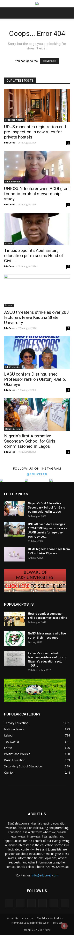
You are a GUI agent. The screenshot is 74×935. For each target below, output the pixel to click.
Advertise (27, 918)
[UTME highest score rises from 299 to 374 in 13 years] (14, 554)
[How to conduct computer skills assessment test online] (14, 619)
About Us (12, 918)
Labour (9, 243)
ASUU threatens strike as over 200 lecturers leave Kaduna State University (36, 317)
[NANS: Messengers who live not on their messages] (14, 638)
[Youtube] (65, 903)
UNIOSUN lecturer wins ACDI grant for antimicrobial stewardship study (37, 193)
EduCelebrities (12, 181)
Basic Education (13, 429)
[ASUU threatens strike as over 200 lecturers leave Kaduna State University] (37, 291)
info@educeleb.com (45, 875)
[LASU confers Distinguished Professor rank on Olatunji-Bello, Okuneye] (37, 352)
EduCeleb (9, 142)
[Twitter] (54, 903)
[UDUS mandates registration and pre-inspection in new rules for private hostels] (37, 105)
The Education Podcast (50, 918)
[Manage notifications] (64, 926)
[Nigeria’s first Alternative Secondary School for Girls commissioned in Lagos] (37, 414)
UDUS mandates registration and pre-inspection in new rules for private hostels (35, 132)
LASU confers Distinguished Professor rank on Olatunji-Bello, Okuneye (35, 379)
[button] (68, 13)
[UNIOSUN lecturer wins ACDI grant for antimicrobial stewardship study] (37, 167)
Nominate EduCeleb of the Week (30, 922)
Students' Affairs (14, 119)
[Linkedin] (31, 903)
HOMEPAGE (49, 61)
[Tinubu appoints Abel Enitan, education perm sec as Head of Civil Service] (37, 229)
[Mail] (42, 903)
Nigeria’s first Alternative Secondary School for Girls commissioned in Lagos (29, 441)
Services (57, 922)
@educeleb (37, 474)
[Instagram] (20, 903)
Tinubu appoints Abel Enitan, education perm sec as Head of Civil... (33, 255)
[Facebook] (9, 903)
